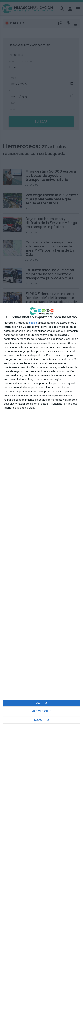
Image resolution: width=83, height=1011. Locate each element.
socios (33, 322)
